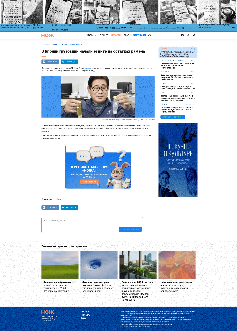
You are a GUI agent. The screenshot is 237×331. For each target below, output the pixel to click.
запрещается (125, 320)
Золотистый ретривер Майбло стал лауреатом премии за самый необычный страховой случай (177, 54)
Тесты (127, 35)
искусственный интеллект (172, 60)
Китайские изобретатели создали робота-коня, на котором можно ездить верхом (176, 109)
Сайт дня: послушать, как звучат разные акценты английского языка (177, 87)
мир (60, 199)
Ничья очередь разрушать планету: (176, 286)
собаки (163, 49)
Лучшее (104, 35)
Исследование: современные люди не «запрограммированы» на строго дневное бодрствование (177, 98)
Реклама (85, 312)
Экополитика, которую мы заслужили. (98, 286)
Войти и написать (130, 229)
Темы (83, 318)
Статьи (90, 35)
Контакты (85, 315)
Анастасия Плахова (59, 45)
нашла (88, 68)
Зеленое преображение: (57, 286)
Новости (116, 35)
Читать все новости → (172, 117)
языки (163, 83)
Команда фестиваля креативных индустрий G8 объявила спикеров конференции (176, 77)
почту (167, 322)
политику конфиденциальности (133, 326)
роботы (163, 104)
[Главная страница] (47, 35)
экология (45, 45)
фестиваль (165, 72)
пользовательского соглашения (161, 324)
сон (162, 93)
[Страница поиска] (194, 35)
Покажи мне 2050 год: (137, 291)
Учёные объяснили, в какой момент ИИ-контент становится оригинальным (177, 65)
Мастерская (139, 35)
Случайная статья (149, 35)
